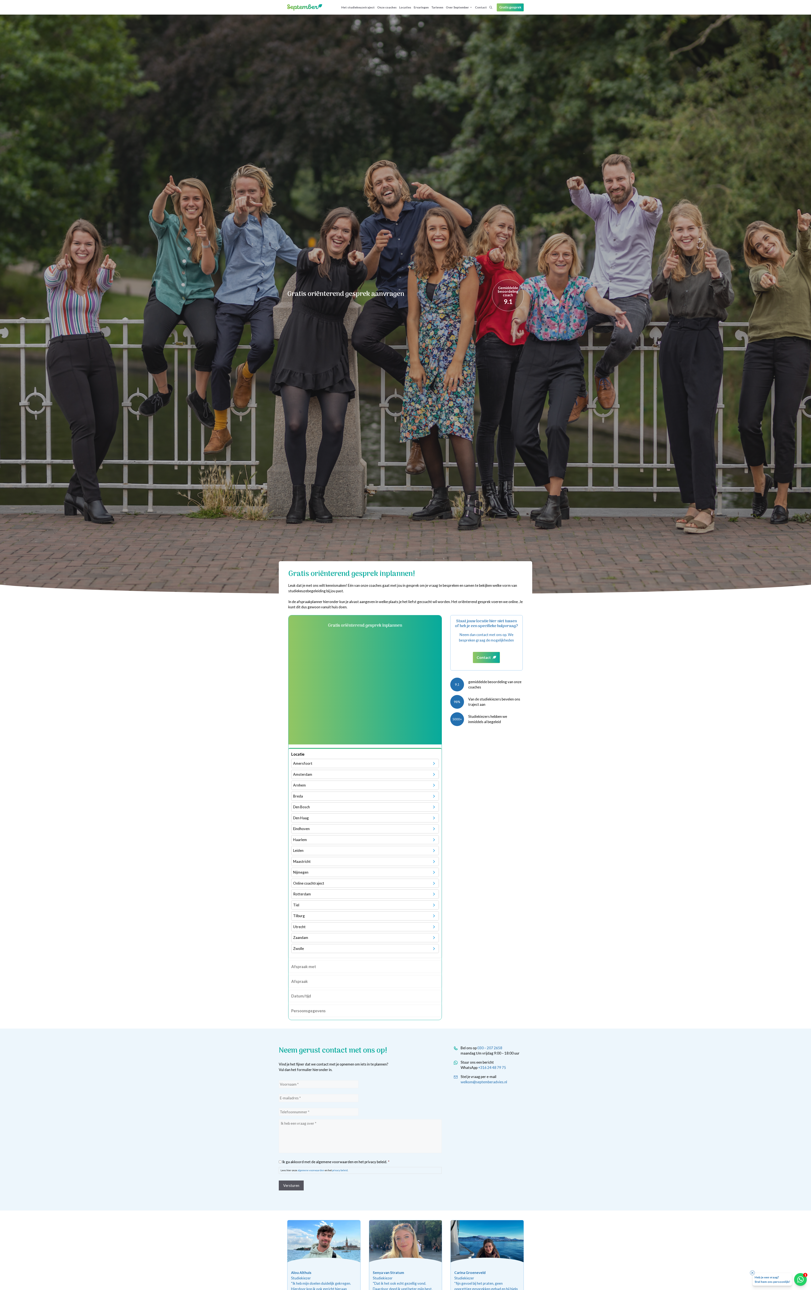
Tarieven (437, 7)
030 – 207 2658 (489, 1048)
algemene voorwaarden (311, 1170)
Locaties (405, 7)
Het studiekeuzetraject (358, 7)
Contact (481, 7)
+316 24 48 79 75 (492, 1067)
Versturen (291, 1185)
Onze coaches (387, 7)
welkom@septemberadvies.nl (484, 1082)
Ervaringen (421, 7)
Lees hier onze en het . (314, 1170)
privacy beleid (340, 1170)
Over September (457, 7)
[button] (491, 7)
